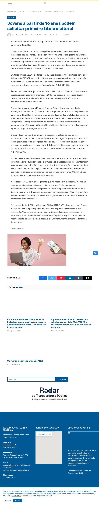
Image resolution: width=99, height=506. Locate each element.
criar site (83, 451)
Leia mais (16, 496)
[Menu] (10, 4)
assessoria (76, 456)
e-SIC (14, 478)
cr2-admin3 (19, 35)
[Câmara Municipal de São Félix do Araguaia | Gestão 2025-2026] (49, 4)
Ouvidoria (6, 478)
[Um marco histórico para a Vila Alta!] (27, 346)
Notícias (11, 17)
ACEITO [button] (17, 500)
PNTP (78, 471)
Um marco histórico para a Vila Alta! (25, 361)
